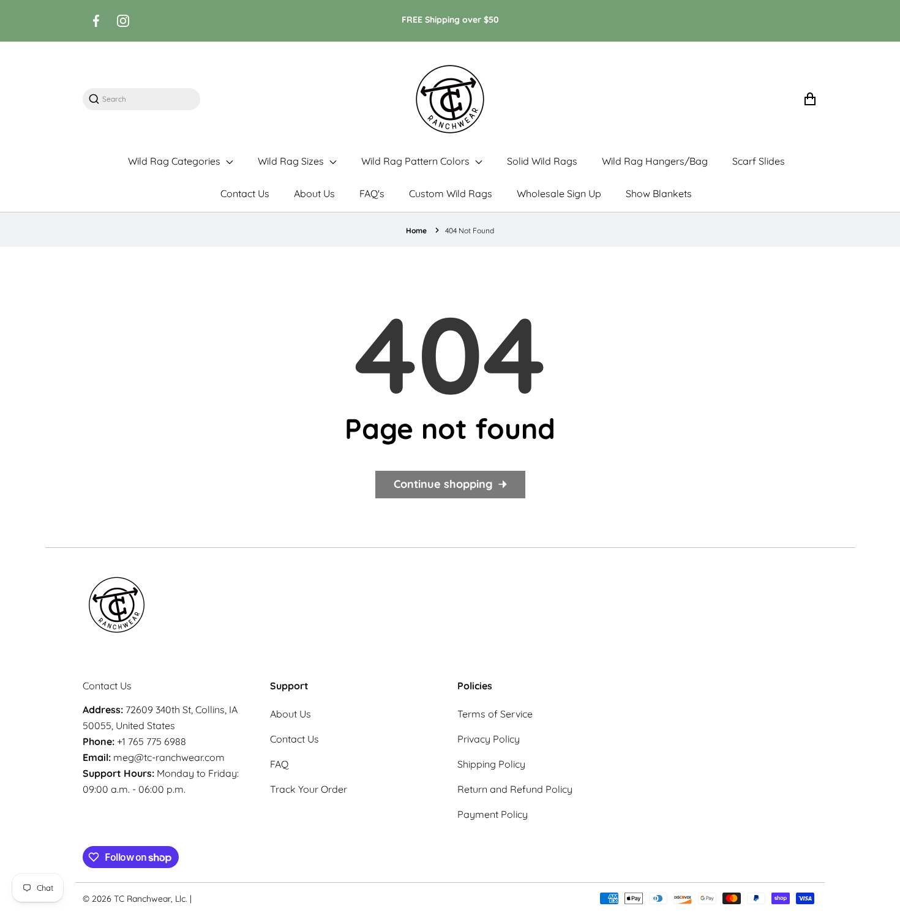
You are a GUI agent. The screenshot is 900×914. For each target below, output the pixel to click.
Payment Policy (492, 814)
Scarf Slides (758, 161)
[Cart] (809, 99)
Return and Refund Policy (514, 789)
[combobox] (147, 99)
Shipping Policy (491, 764)
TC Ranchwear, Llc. (150, 898)
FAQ (279, 764)
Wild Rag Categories (175, 161)
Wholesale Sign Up (559, 193)
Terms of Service (495, 714)
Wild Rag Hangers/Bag (655, 161)
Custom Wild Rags (450, 193)
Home (416, 230)
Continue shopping (443, 484)
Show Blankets (659, 193)
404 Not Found (469, 230)
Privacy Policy (488, 739)
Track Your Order (308, 789)
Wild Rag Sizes (292, 161)
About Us (314, 193)
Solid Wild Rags (542, 161)
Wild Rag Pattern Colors (416, 161)
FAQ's (371, 193)
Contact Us (244, 193)
